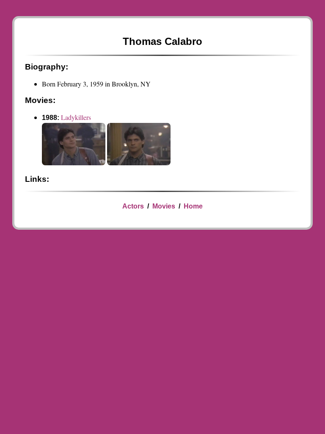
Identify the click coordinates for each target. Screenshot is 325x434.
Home (193, 206)
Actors (133, 206)
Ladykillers (76, 117)
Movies (163, 206)
